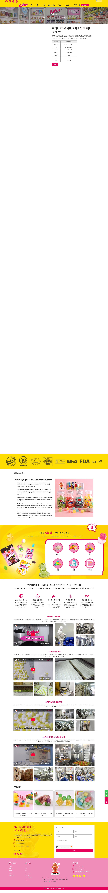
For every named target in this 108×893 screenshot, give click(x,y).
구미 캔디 (54, 14)
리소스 (67, 5)
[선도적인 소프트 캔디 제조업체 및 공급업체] (23, 5)
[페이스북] (6, 1)
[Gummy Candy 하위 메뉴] (14, 866)
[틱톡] (10, 1)
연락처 (75, 5)
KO (100, 1)
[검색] (79, 5)
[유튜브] (17, 1)
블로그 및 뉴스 (28, 877)
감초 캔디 (11, 868)
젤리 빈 (10, 870)
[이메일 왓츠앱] (106, 792)
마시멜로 (11, 873)
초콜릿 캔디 (11, 875)
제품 (36, 5)
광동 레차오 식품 (50, 888)
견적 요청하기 (85, 5)
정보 (59, 5)
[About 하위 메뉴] (28, 875)
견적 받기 (55, 64)
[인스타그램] (13, 1)
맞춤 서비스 (51, 5)
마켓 (43, 5)
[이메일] (106, 798)
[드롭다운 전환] (38, 5)
